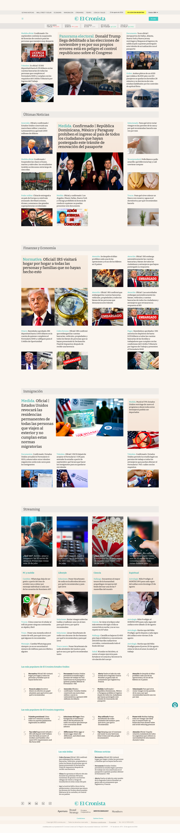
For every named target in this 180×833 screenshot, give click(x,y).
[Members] (117, 811)
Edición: (152, 12)
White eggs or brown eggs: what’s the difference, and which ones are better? (74, 735)
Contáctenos (81, 818)
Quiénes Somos (98, 818)
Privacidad (112, 822)
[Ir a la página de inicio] (90, 18)
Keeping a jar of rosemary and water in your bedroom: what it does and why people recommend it (109, 735)
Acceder (153, 19)
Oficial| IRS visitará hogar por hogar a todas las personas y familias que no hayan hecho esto (40, 677)
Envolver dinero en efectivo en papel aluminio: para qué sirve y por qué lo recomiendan (40, 692)
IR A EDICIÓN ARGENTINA (136, 12)
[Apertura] (62, 811)
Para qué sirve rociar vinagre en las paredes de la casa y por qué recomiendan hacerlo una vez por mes (144, 693)
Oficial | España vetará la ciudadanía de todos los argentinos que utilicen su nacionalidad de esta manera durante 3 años (144, 736)
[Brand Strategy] (74, 811)
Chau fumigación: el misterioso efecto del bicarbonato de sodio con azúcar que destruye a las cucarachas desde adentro (75, 722)
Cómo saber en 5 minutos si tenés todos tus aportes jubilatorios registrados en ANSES (39, 720)
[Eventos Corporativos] (86, 811)
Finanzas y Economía (39, 248)
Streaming (80, 12)
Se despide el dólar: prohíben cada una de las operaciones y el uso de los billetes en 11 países (143, 677)
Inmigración (68, 12)
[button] (175, 705)
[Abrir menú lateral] (22, 19)
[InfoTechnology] (101, 812)
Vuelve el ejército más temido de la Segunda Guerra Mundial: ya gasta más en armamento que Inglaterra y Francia (109, 678)
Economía (57, 12)
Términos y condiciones (98, 822)
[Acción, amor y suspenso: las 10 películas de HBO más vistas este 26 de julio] (72, 541)
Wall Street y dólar (43, 12)
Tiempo (88, 12)
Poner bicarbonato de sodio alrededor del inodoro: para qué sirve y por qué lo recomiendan (108, 721)
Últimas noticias (28, 12)
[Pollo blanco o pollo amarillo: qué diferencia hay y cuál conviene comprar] (143, 181)
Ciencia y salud (99, 12)
